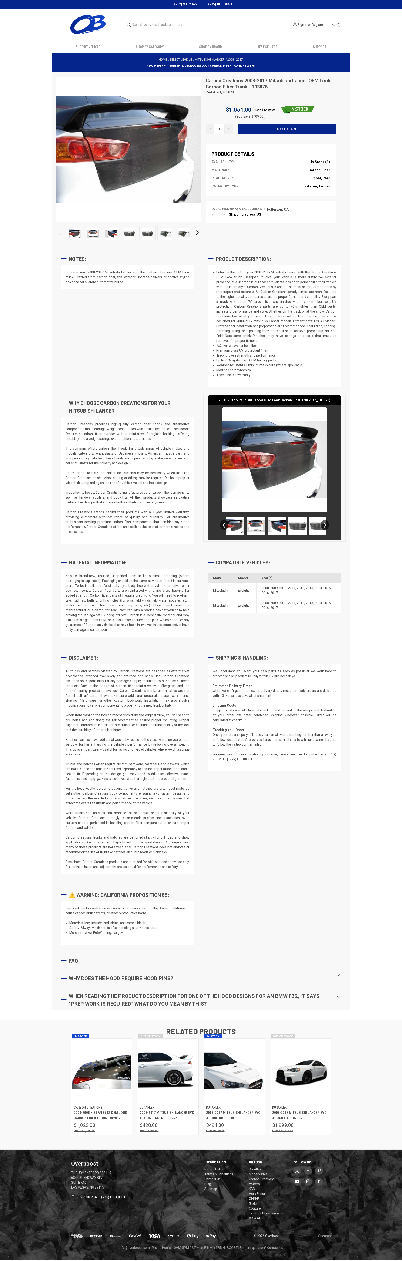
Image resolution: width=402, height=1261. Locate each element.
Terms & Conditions (218, 1174)
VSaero (254, 1184)
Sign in (302, 25)
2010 (283, 588)
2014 (318, 588)
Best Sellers (267, 47)
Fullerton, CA (278, 209)
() (338, 25)
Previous (60, 234)
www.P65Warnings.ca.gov (104, 933)
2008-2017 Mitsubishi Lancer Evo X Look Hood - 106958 (233, 1115)
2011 (291, 588)
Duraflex (255, 1169)
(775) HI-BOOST (220, 4)
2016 (265, 593)
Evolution (244, 590)
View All (255, 1218)
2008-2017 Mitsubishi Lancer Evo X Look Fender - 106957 (167, 1115)
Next (197, 234)
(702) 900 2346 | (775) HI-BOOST (101, 1197)
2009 (274, 588)
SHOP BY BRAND (210, 47)
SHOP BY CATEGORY (150, 47)
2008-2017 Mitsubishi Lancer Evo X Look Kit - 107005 (299, 1115)
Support (319, 47)
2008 (265, 588)
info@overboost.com (134, 1248)
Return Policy (214, 1169)
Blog (207, 1184)
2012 (300, 588)
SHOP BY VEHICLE (88, 47)
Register (318, 25)
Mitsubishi (220, 590)
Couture (255, 1208)
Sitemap (210, 1189)
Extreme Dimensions (264, 1213)
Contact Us (212, 1179)
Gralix (253, 1203)
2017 (274, 593)
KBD (252, 1189)
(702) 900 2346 (185, 4)
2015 (327, 588)
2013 (309, 588)
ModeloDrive (258, 1174)
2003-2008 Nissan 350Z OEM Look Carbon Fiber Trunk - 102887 (100, 1115)
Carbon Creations (225, 80)
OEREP (254, 1198)
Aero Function (259, 1194)
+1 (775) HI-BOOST (224, 1248)
